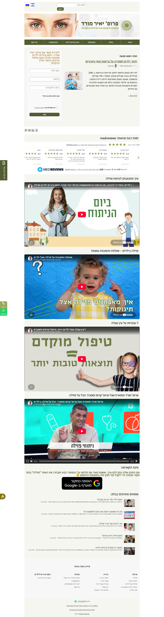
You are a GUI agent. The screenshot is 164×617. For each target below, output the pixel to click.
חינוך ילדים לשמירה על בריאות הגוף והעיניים (111, 61)
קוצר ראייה (104, 581)
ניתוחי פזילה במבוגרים (129, 587)
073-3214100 (82, 601)
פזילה (111, 42)
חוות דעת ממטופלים (72, 584)
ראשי (130, 42)
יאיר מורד (111, 66)
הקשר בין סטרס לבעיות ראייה (108, 547)
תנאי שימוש (82, 610)
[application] (82, 431)
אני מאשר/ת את (45, 108)
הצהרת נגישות (90, 610)
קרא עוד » (43, 502)
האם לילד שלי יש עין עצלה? (109, 499)
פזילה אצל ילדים (131, 584)
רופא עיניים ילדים (72, 42)
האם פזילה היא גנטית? (112, 535)
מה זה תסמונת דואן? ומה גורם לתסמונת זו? (102, 511)
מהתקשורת (53, 42)
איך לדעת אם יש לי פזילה (110, 523)
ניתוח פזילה (133, 581)
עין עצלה (105, 587)
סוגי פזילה (133, 590)
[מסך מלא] (27, 461)
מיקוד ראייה (104, 578)
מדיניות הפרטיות (40, 108)
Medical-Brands (84, 614)
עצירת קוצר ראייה (102, 584)
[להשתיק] (31, 461)
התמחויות (91, 42)
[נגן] (136, 461)
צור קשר (34, 42)
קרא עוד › (132, 95)
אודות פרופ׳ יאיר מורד (72, 578)
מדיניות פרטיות (73, 610)
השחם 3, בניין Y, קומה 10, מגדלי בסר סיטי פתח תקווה (82, 606)
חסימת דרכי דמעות (101, 590)
